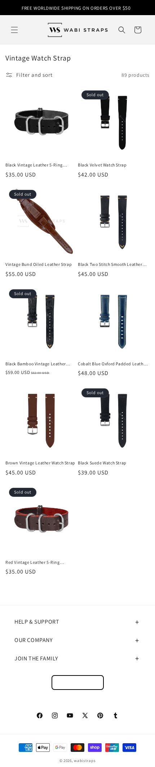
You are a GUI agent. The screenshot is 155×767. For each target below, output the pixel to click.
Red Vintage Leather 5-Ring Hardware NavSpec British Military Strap (39, 562)
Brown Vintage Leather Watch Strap (40, 462)
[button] (14, 30)
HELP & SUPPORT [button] (36, 621)
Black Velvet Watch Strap (102, 165)
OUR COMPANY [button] (33, 640)
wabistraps (85, 760)
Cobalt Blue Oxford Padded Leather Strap (112, 364)
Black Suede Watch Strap (102, 462)
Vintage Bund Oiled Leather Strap (38, 264)
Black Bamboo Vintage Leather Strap (35, 364)
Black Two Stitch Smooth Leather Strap (110, 264)
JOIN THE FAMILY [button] (36, 658)
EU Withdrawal (77, 682)
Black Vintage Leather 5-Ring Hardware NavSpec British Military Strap (39, 165)
